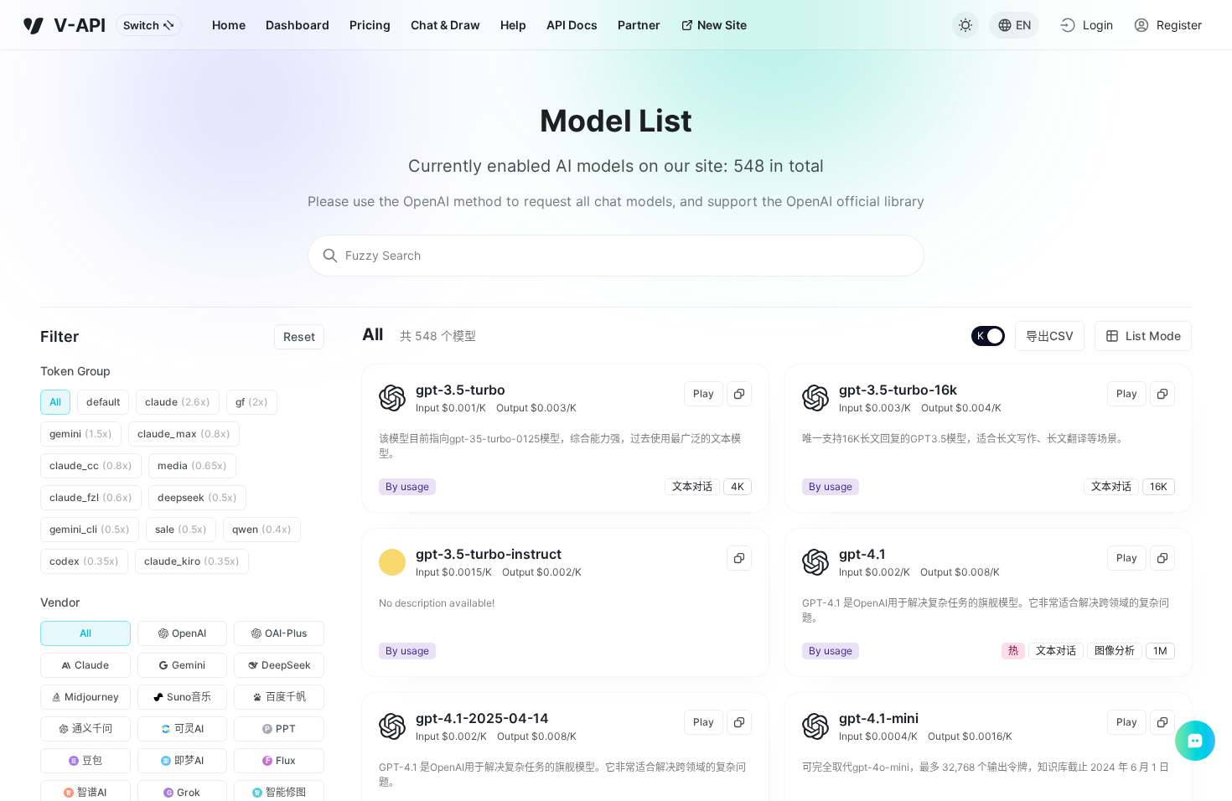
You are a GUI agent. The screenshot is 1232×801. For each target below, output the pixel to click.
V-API (80, 25)
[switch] (989, 337)
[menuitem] (229, 25)
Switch (141, 25)
